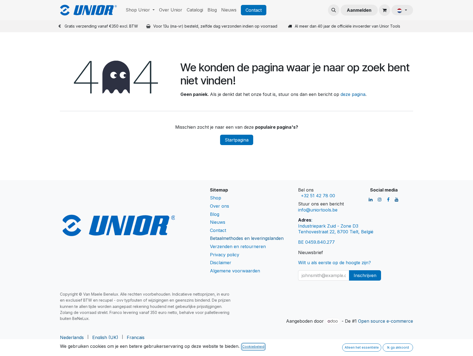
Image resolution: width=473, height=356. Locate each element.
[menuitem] (140, 10)
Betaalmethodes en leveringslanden (247, 238)
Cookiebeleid (253, 347)
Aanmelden (359, 10)
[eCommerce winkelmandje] (384, 10)
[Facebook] (388, 199)
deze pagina (353, 94)
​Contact (254, 10)
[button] (333, 10)
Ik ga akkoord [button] (398, 347)
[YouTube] (397, 199)
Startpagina (237, 140)
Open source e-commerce (385, 321)
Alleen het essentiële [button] (362, 347)
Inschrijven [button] (365, 275)
